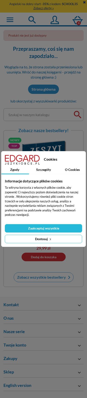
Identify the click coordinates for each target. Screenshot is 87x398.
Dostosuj (41, 239)
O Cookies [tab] (72, 170)
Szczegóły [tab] (43, 170)
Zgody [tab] (14, 170)
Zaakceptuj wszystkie (43, 228)
